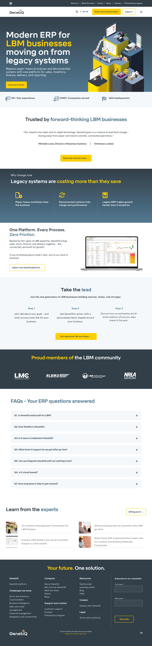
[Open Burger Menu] (141, 12)
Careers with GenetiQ (90, 605)
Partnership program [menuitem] (133, 3)
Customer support (53, 609)
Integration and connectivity (23, 617)
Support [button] (129, 12)
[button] (6, 640)
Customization (17, 599)
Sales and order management (17, 608)
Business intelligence (20, 603)
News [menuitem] (109, 3)
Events (48, 593)
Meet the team (52, 590)
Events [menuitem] (100, 3)
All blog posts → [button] (136, 512)
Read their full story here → (76, 158)
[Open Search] (77, 11)
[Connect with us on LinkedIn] (141, 632)
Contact (48, 612)
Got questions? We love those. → (76, 336)
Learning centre (87, 587)
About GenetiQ (52, 584)
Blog (82, 590)
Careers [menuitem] (117, 3)
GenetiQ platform (18, 584)
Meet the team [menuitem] (88, 3)
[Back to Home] (17, 11)
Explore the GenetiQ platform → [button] (27, 267)
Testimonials (86, 584)
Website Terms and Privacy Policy (76, 634)
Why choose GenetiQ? (55, 587)
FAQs (82, 593)
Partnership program (55, 615)
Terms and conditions (90, 617)
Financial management (20, 613)
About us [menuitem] (74, 3)
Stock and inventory (19, 596)
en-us (85, 11)
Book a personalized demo (106, 12)
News (47, 597)
